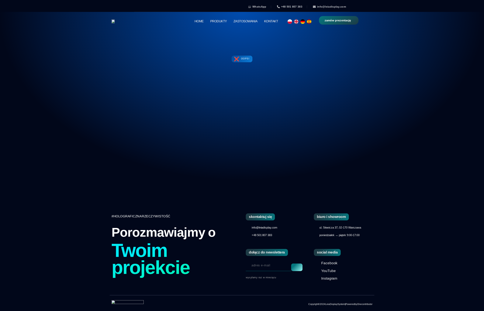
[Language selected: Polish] (300, 21)
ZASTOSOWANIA (245, 21)
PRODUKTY (218, 21)
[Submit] (296, 267)
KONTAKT (271, 21)
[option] (297, 21)
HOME (199, 21)
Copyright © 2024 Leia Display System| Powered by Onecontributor (340, 304)
